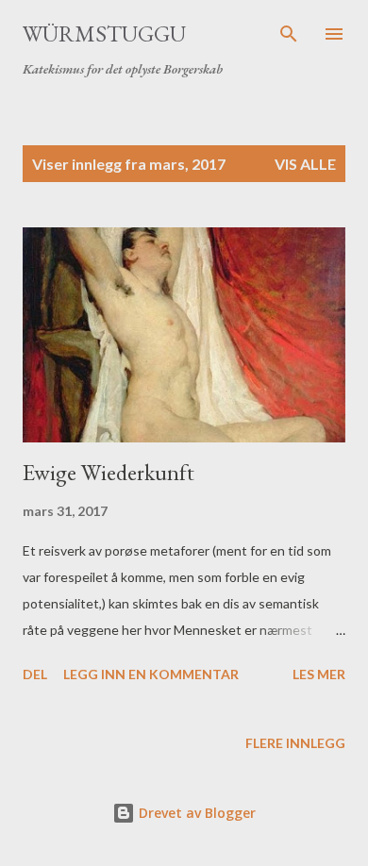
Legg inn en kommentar (151, 674)
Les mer (319, 674)
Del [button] (35, 674)
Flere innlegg (295, 743)
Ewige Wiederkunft (108, 472)
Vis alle (305, 164)
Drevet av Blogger (195, 813)
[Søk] (288, 34)
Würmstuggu (104, 33)
